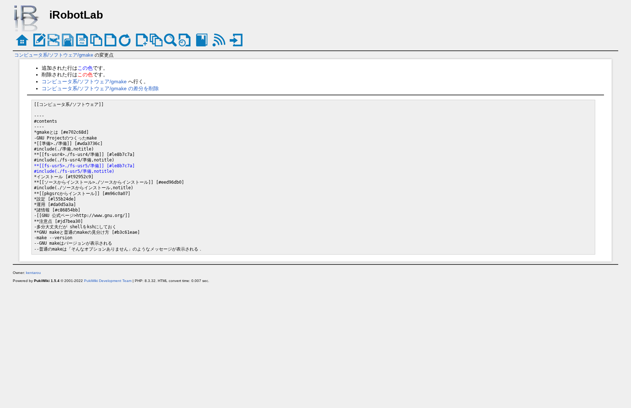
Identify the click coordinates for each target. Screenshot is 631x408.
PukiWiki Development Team (107, 281)
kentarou (33, 273)
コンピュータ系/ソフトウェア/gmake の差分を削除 (100, 88)
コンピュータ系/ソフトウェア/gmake (53, 55)
